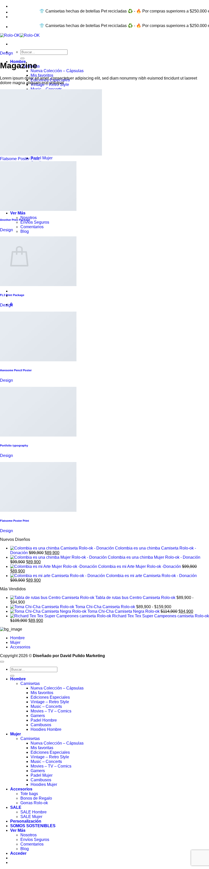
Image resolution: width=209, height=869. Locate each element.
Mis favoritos (42, 75)
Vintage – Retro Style (50, 702)
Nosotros (28, 217)
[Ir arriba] (2, 661)
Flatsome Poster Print (19, 159)
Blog (24, 231)
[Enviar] (22, 58)
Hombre (17, 638)
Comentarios (32, 227)
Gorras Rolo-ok (34, 803)
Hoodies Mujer (44, 784)
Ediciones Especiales (50, 697)
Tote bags (29, 793)
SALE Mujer (31, 816)
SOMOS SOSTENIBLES (33, 826)
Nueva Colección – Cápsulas (57, 71)
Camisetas (30, 683)
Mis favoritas (42, 748)
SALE (15, 807)
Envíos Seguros (34, 222)
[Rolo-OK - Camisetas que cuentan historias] (20, 35)
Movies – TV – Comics (51, 711)
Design (6, 53)
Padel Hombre (44, 720)
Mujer (15, 642)
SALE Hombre (33, 812)
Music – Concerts (46, 706)
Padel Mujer (42, 158)
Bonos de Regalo (36, 798)
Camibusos (41, 725)
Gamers (38, 715)
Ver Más (17, 213)
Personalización (25, 821)
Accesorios (20, 647)
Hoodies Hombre (46, 729)
